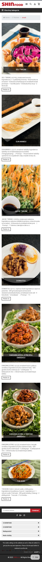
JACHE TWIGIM (21, 211)
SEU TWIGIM (21, 70)
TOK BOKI (21, 481)
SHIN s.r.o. (17, 557)
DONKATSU (21, 281)
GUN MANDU (21, 142)
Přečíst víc (6, 89)
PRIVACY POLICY (28, 552)
